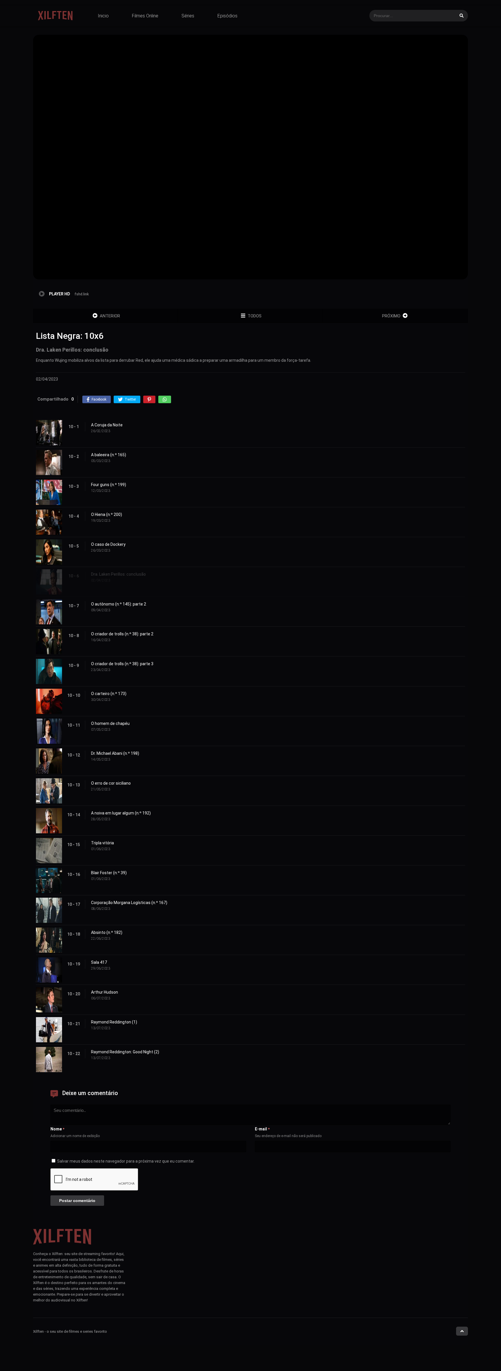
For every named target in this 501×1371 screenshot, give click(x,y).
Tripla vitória (102, 843)
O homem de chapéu (110, 723)
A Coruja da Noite (107, 425)
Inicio (103, 16)
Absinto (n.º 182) (106, 932)
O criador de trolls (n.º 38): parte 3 (122, 663)
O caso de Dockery (108, 544)
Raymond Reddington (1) (114, 1022)
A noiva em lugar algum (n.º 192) (121, 813)
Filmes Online (145, 16)
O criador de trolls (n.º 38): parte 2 (122, 634)
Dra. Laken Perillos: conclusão (118, 574)
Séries (187, 16)
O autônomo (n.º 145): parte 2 (118, 604)
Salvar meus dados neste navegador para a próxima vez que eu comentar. (126, 1161)
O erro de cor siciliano (111, 783)
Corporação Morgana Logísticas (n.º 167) (129, 902)
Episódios (227, 16)
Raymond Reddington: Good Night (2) (125, 1052)
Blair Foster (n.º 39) (109, 872)
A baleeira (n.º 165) (108, 454)
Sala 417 (99, 962)
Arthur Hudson (104, 992)
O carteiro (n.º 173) (108, 693)
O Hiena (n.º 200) (106, 514)
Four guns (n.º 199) (108, 484)
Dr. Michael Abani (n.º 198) (115, 753)
